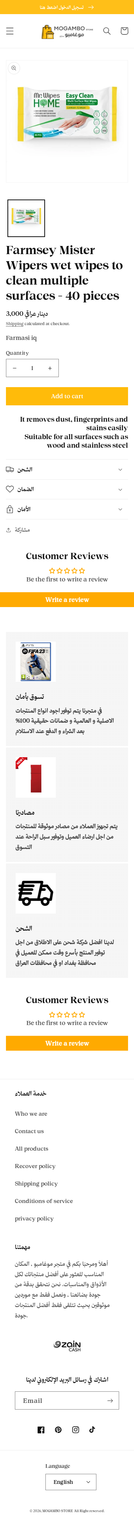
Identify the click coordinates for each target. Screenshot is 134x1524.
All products (31, 1148)
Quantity (17, 353)
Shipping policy (36, 1183)
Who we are (31, 1113)
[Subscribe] (110, 1400)
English (63, 1482)
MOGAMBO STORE (57, 1511)
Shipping (14, 323)
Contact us (29, 1131)
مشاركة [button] (22, 529)
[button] (9, 30)
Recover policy (35, 1166)
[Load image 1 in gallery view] (26, 218)
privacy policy (34, 1218)
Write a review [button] (67, 599)
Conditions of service (44, 1200)
